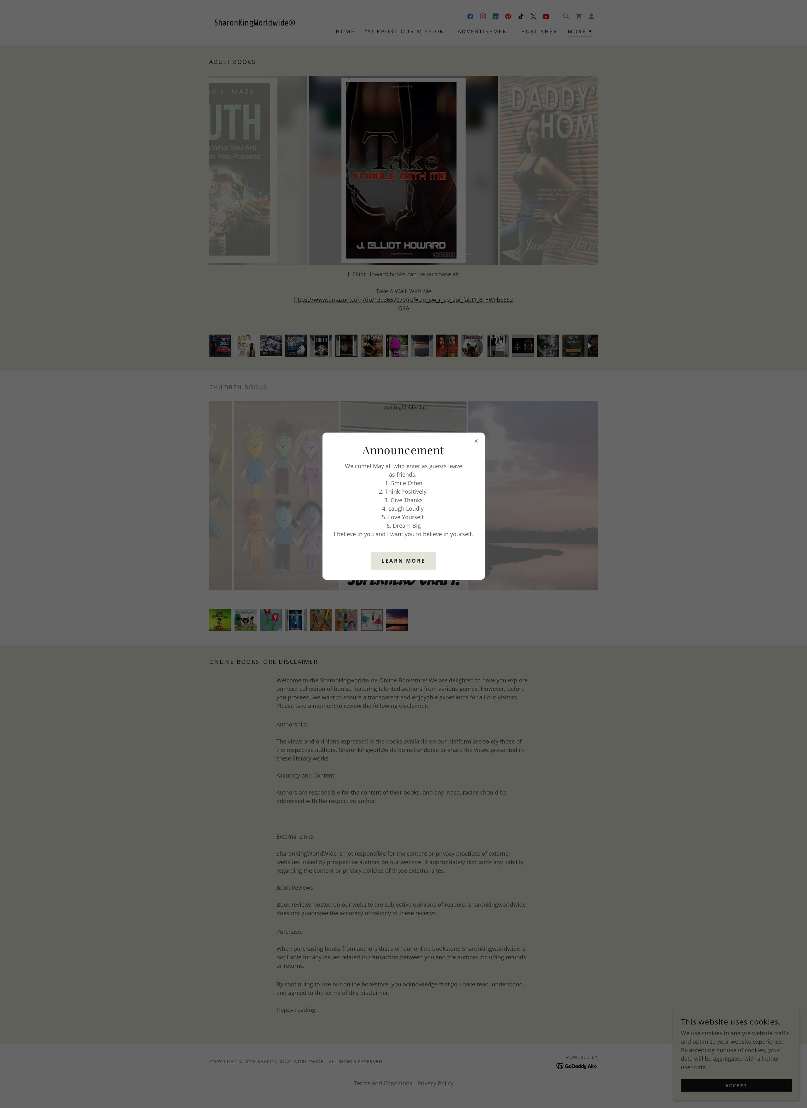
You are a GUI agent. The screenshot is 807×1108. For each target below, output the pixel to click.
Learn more (403, 560)
